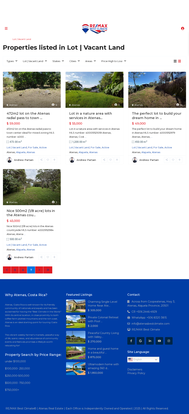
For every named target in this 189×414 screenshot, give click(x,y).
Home (6, 39)
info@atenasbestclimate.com (151, 323)
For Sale (33, 147)
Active (43, 147)
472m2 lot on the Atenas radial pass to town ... (28, 116)
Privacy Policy (136, 373)
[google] (85, 3)
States (56, 61)
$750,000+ (12, 390)
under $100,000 (15, 361)
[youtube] (100, 3)
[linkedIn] (93, 3)
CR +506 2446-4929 (144, 311)
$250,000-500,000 (17, 375)
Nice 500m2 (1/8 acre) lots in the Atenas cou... (31, 213)
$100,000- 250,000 (17, 368)
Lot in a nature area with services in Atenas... (90, 116)
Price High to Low (111, 61)
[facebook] (78, 3)
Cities (72, 61)
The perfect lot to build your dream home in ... (156, 116)
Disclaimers (134, 369)
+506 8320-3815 (89, 18)
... (25, 136)
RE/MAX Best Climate (146, 329)
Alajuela (20, 152)
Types (10, 61)
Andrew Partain (23, 159)
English (137, 359)
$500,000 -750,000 (17, 383)
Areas (88, 61)
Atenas (13, 104)
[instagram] (108, 3)
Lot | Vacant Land (33, 61)
